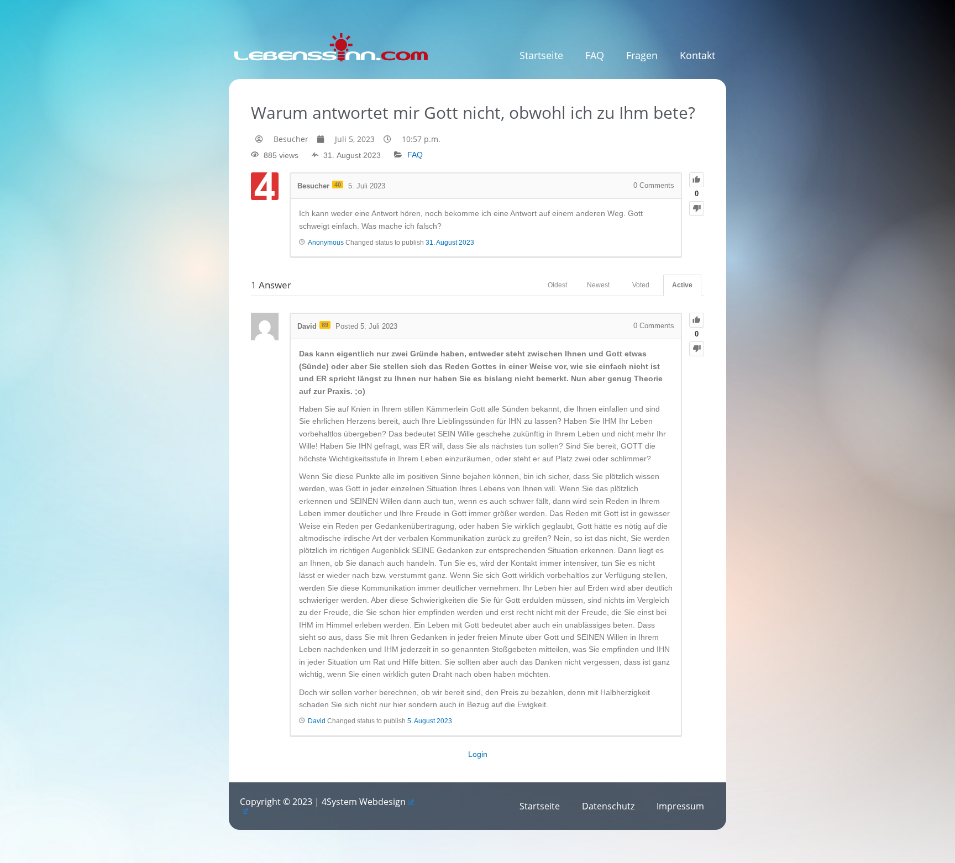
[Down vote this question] (696, 208)
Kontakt (697, 55)
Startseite (541, 55)
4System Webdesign (364, 802)
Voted (640, 285)
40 (337, 184)
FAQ (594, 55)
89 (325, 325)
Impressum (680, 806)
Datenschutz (608, 806)
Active (682, 285)
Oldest (557, 285)
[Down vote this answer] (696, 348)
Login (477, 754)
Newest (598, 285)
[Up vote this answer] (696, 320)
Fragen (642, 55)
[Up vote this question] (696, 179)
